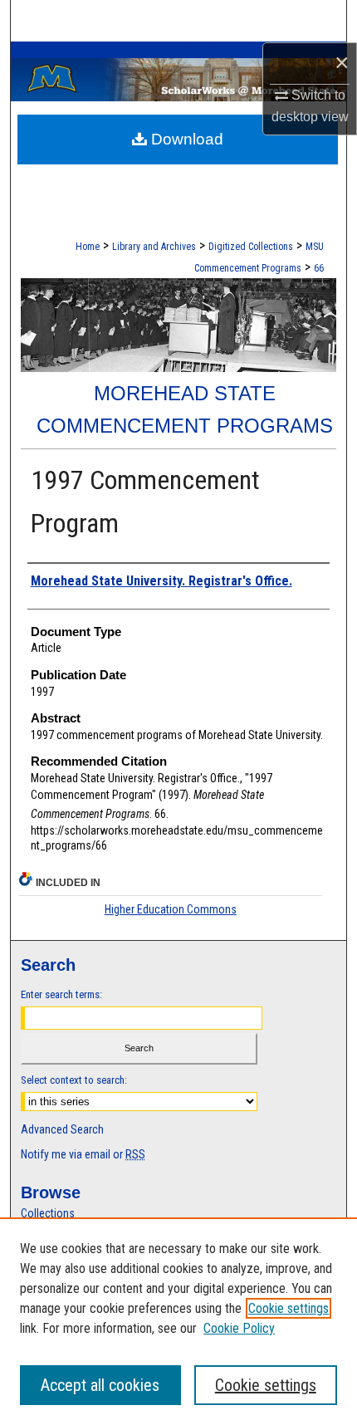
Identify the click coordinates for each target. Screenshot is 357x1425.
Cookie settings (288, 1308)
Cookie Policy (239, 1328)
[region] (178, 1321)
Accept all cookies (100, 1385)
